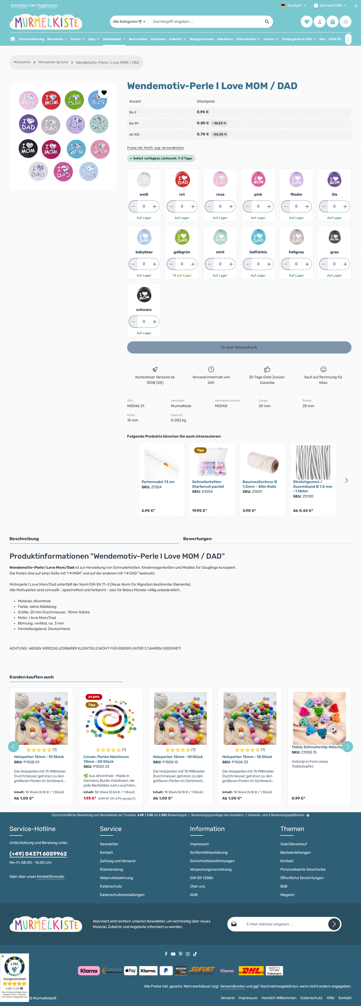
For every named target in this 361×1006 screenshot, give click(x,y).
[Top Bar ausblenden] (356, 6)
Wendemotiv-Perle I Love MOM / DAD (107, 62)
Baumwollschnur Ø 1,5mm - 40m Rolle (260, 484)
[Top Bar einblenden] (345, 22)
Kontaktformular (50, 876)
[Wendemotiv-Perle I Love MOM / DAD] (63, 137)
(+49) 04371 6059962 (38, 854)
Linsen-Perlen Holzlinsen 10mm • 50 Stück (106, 759)
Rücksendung (111, 869)
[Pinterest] (181, 954)
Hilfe (330, 998)
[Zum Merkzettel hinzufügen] (104, 92)
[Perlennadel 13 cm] (162, 462)
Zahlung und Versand (117, 861)
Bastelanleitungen (295, 852)
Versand (227, 998)
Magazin (287, 895)
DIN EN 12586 (201, 878)
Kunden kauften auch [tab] (32, 676)
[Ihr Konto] (320, 22)
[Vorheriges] (13, 746)
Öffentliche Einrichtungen (301, 878)
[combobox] (205, 22)
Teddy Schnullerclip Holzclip (317, 747)
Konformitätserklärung (209, 852)
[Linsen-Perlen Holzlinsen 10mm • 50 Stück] (111, 718)
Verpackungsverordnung (211, 869)
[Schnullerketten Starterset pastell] (212, 462)
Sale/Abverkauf (293, 844)
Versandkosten (232, 986)
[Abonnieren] (334, 924)
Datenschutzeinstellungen (122, 895)
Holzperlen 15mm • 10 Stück (39, 757)
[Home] (12, 39)
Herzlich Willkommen (279, 998)
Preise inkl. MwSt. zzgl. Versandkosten (155, 148)
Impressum (199, 844)
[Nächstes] (348, 39)
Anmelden (19, 5)
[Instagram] (188, 954)
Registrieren (47, 5)
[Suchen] (267, 22)
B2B (283, 886)
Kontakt (106, 852)
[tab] (94, 539)
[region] (63, 137)
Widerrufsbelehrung (116, 878)
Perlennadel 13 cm (158, 482)
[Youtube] (173, 954)
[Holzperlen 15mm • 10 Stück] (41, 718)
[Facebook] (166, 954)
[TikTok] (195, 954)
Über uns (197, 886)
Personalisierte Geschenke (303, 869)
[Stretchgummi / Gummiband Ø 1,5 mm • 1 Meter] (313, 462)
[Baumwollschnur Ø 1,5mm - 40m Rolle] (263, 462)
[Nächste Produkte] (346, 480)
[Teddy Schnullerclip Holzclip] (319, 718)
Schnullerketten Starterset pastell (208, 484)
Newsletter (109, 844)
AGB (193, 895)
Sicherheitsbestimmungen (212, 861)
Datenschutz (111, 886)
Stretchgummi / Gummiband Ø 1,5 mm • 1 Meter (312, 486)
